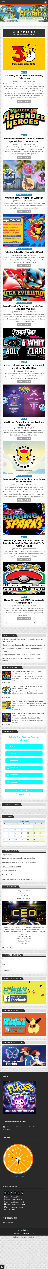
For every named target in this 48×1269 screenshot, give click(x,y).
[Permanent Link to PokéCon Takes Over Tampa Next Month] (24, 230)
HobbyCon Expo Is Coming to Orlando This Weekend (21, 655)
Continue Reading (23, 101)
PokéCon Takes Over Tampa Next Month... (27, 701)
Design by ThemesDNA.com (24, 1233)
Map (26, 943)
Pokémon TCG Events (25, 249)
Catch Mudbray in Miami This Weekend (24, 198)
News (25, 72)
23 (42, 837)
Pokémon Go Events (25, 194)
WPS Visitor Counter (15, 1212)
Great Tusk (14, 767)
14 (30, 833)
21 (30, 837)
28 (30, 840)
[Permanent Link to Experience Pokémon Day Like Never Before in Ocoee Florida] (24, 457)
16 (42, 833)
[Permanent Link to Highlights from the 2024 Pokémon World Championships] (24, 578)
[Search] (45, 2)
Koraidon (13, 753)
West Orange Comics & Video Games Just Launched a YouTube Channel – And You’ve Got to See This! (24, 543)
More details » (7, 948)
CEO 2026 (24, 896)
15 (36, 833)
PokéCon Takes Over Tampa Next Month (24, 252)
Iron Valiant (14, 760)
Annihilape (14, 774)
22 (36, 837)
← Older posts (8, 623)
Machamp (13, 782)
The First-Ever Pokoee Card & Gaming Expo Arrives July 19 (23, 645)
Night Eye (32, 1237)
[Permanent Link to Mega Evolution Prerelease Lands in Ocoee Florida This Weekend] (24, 285)
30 (42, 840)
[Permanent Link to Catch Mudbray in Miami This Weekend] (24, 176)
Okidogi (12, 746)
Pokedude (18, 81)
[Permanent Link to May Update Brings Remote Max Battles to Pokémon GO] (24, 401)
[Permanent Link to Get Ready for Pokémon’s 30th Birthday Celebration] (24, 54)
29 (36, 840)
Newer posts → (39, 623)
